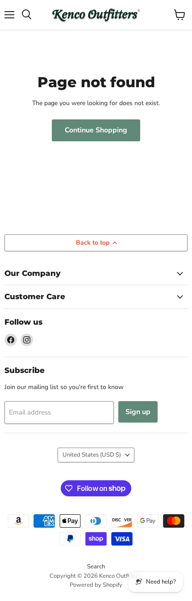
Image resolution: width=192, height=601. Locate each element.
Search (96, 567)
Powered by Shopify (96, 585)
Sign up (137, 412)
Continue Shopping (96, 130)
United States (92, 455)
